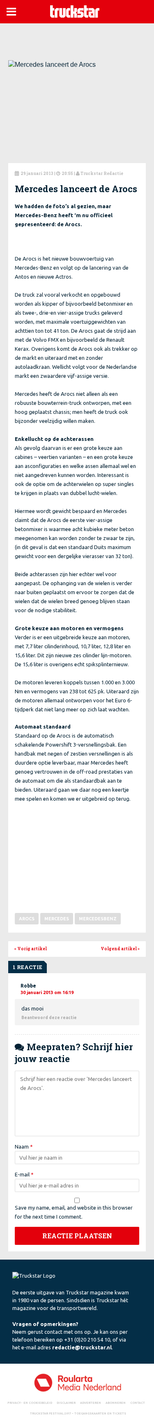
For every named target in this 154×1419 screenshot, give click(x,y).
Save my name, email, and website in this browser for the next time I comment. (74, 1212)
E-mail (24, 1174)
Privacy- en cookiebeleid (29, 1402)
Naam (24, 1146)
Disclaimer (66, 1402)
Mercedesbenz (98, 918)
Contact (137, 1402)
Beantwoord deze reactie (49, 1017)
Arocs (26, 918)
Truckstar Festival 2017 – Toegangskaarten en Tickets (78, 1413)
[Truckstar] (74, 11)
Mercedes (56, 918)
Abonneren (116, 1402)
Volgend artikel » (120, 948)
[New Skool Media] (77, 1382)
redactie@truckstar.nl (82, 1347)
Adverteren (90, 1402)
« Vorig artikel (30, 948)
